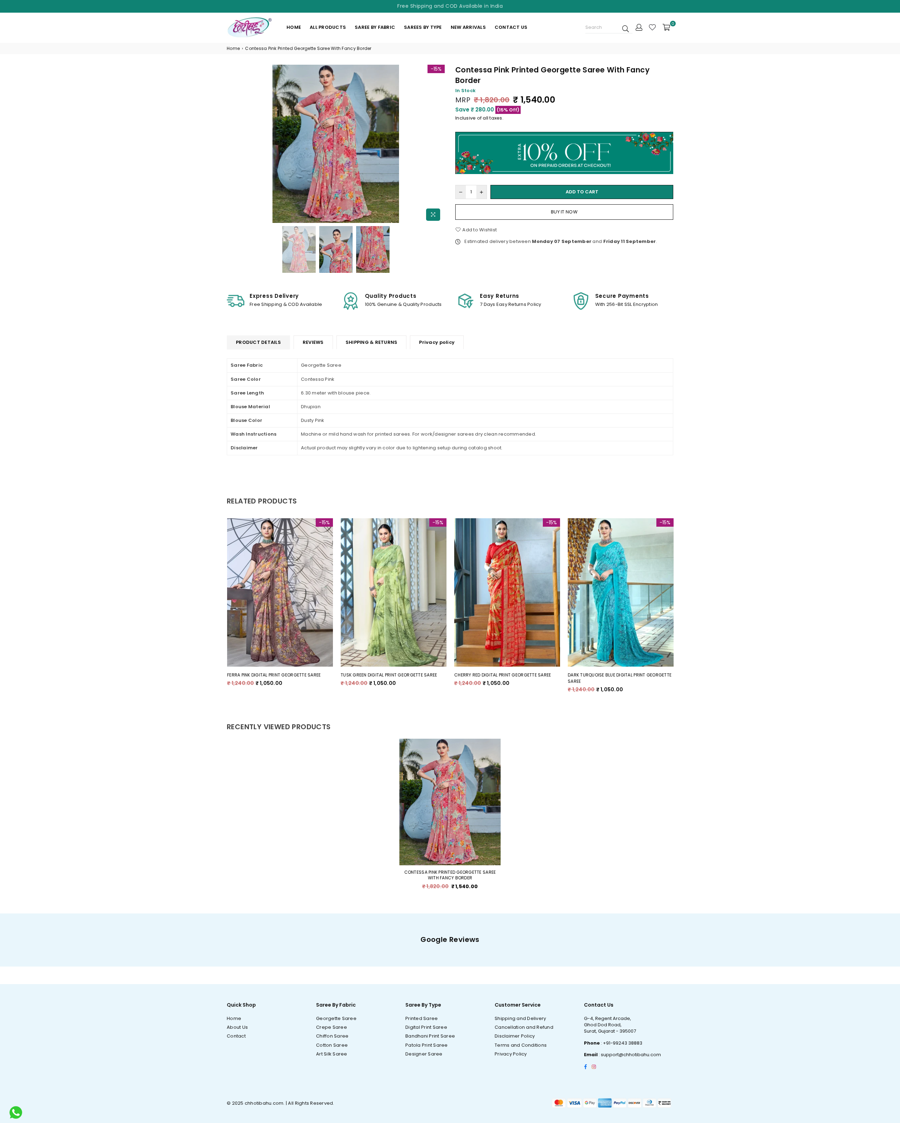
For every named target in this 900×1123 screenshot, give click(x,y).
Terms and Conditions (521, 1045)
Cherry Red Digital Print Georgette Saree (497, 675)
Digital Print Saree (426, 1027)
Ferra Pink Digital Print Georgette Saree (268, 675)
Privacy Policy (511, 1054)
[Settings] (638, 27)
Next (438, 145)
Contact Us (511, 27)
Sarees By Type (423, 27)
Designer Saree (424, 1054)
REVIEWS (313, 342)
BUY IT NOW (564, 211)
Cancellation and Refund (524, 1027)
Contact (236, 1036)
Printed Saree (421, 1018)
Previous (233, 145)
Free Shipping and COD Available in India (450, 5)
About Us (237, 1027)
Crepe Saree (331, 1027)
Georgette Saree (336, 1018)
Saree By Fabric (375, 27)
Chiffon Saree (332, 1036)
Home (294, 27)
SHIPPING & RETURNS (372, 342)
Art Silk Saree (331, 1054)
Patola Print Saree (426, 1045)
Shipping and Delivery (520, 1018)
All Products (328, 27)
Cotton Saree (332, 1045)
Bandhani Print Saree (430, 1036)
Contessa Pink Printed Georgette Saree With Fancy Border (450, 875)
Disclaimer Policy (515, 1036)
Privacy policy (437, 342)
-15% (436, 68)
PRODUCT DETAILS (258, 342)
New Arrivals (468, 27)
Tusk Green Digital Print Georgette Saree (383, 675)
